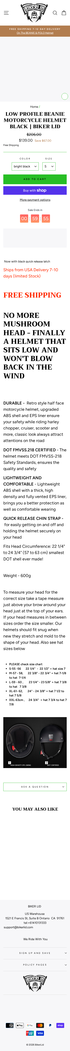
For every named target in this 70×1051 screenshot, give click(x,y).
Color (25, 158)
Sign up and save (35, 953)
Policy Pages (35, 964)
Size (49, 158)
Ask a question (35, 786)
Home (34, 106)
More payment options (35, 200)
